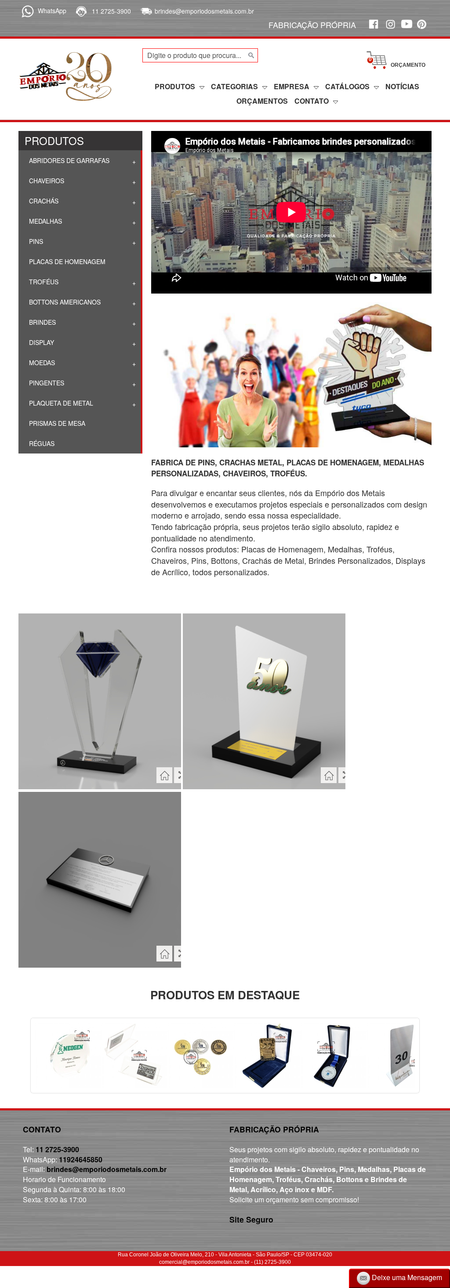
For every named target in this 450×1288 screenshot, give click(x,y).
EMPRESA (291, 86)
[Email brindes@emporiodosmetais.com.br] (145, 11)
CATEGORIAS (234, 86)
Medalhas (44, 221)
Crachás (42, 200)
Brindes (41, 322)
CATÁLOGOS (347, 86)
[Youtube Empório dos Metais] (406, 29)
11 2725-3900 (111, 11)
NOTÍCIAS (402, 86)
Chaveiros (45, 180)
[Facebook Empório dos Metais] (373, 29)
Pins (35, 241)
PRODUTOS (175, 86)
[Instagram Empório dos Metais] (389, 29)
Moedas (41, 362)
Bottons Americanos (64, 302)
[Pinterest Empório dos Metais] (423, 29)
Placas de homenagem (66, 261)
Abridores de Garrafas (68, 160)
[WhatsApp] (26, 10)
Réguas (40, 443)
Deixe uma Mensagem (406, 1277)
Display (40, 342)
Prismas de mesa (56, 423)
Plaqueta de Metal (60, 403)
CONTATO (311, 101)
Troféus (42, 281)
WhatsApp (52, 10)
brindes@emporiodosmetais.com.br (204, 11)
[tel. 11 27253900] (80, 11)
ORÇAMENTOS (262, 101)
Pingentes (45, 382)
